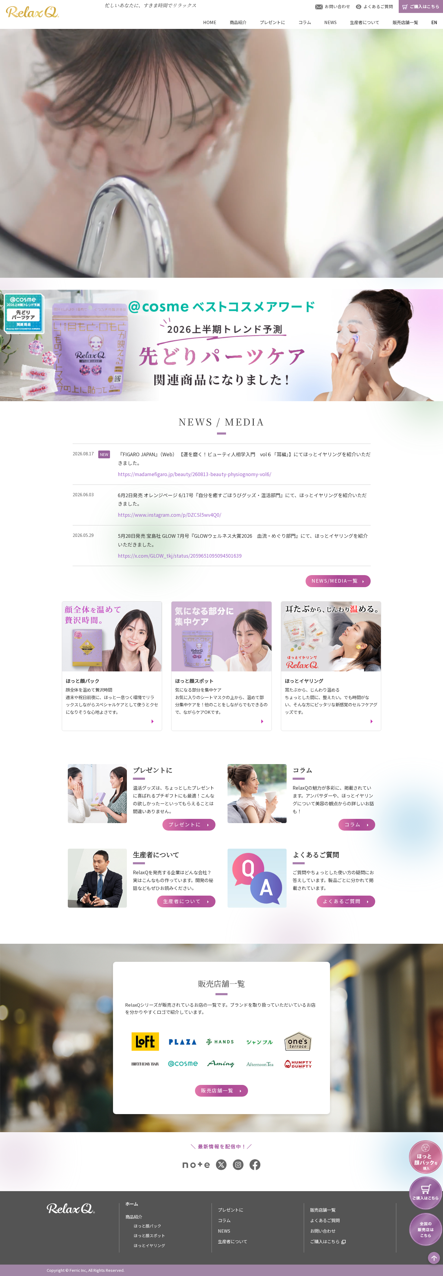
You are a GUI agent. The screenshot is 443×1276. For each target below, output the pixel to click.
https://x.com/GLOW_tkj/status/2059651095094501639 (180, 555)
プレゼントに (272, 22)
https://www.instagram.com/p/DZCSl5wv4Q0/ (169, 514)
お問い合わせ (337, 6)
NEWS (330, 22)
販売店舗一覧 (405, 22)
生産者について (364, 22)
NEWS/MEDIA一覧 (339, 581)
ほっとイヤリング (149, 1245)
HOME (209, 22)
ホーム (131, 1203)
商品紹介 (238, 22)
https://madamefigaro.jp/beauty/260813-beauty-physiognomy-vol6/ (194, 474)
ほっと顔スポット (149, 1235)
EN (434, 22)
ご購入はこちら (325, 1241)
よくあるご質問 (378, 6)
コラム (304, 22)
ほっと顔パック (147, 1226)
